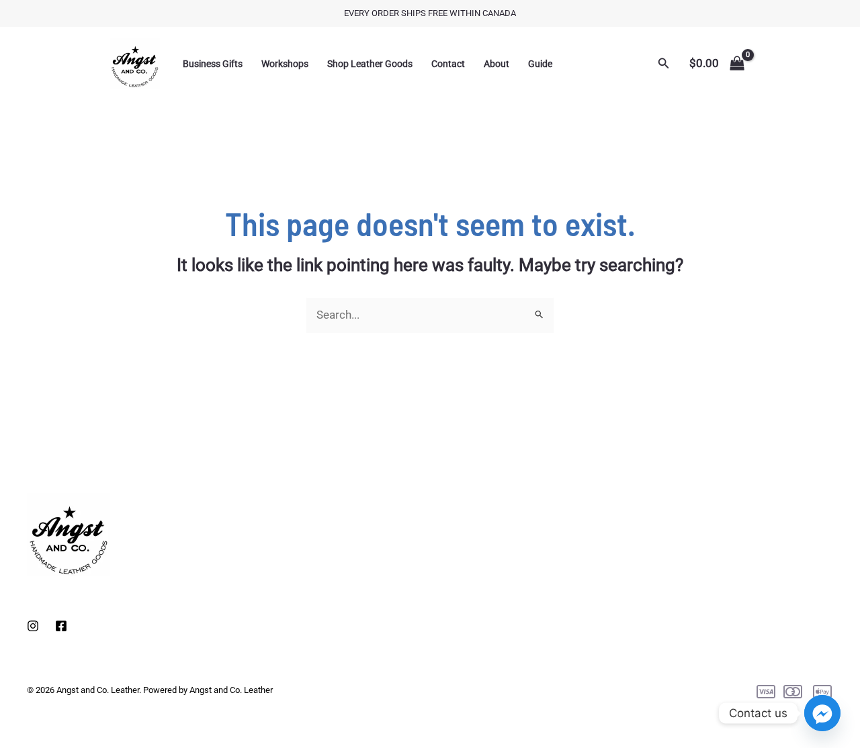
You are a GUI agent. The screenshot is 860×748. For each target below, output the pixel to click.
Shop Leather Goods (370, 63)
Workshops (284, 63)
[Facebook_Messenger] (822, 713)
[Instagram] (33, 626)
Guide (540, 63)
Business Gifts (213, 63)
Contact (448, 63)
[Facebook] (61, 626)
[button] (664, 63)
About (496, 63)
